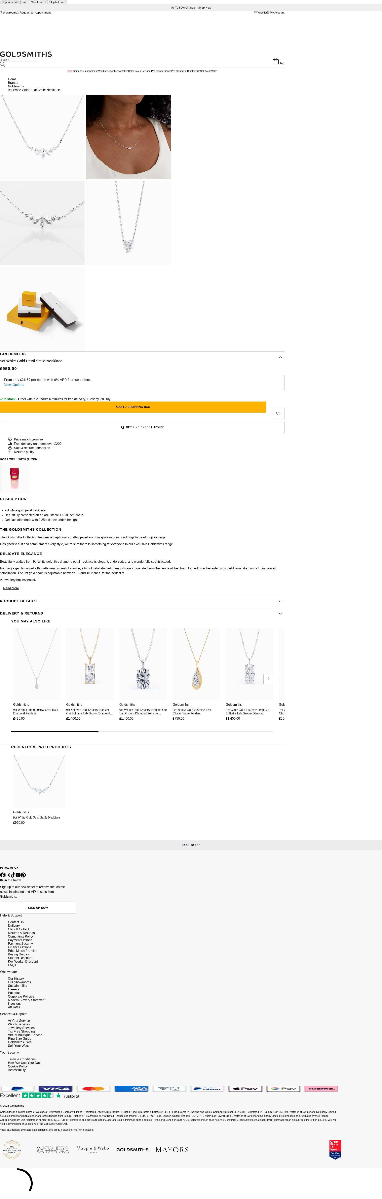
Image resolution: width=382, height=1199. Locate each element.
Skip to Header (10, 2)
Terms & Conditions (22, 1059)
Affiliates (14, 1007)
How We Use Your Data (25, 1062)
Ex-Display (189, 71)
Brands (167, 71)
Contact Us (16, 922)
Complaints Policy (21, 936)
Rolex (131, 71)
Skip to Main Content (34, 2)
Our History (16, 978)
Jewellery (113, 71)
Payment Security (20, 943)
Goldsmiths (16, 86)
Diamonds (78, 71)
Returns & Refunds (21, 933)
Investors (14, 1003)
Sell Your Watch (208, 71)
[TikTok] (13, 876)
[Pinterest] (23, 876)
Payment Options (20, 940)
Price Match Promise (22, 950)
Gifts (197, 71)
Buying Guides (18, 954)
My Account (277, 12)
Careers (13, 989)
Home (12, 79)
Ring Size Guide (19, 1038)
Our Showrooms (19, 982)
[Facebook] (2, 876)
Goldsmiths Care (20, 1042)
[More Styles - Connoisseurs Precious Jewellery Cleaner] (15, 478)
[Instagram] (7, 876)
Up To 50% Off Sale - (191, 7)
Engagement (90, 71)
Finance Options (19, 947)
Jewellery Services (21, 1028)
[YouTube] (18, 876)
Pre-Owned (177, 71)
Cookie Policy (18, 1066)
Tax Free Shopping (21, 1031)
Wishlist (262, 12)
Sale (69, 71)
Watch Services (19, 1024)
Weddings (102, 71)
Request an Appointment (35, 12)
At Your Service (19, 1020)
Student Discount (20, 958)
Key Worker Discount (23, 961)
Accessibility (17, 1070)
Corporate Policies (21, 996)
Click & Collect (18, 929)
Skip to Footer (57, 2)
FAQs (12, 965)
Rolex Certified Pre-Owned (149, 71)
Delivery (14, 925)
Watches (123, 71)
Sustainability (17, 985)
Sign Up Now (38, 907)
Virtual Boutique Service (25, 1035)
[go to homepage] (26, 55)
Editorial (14, 993)
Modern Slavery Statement (26, 1000)
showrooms (9, 12)
